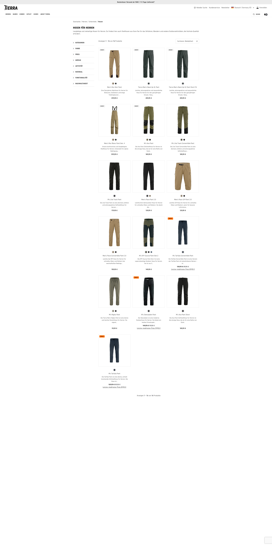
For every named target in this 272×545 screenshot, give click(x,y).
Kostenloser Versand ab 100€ (128, 2)
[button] (265, 14)
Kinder (22, 14)
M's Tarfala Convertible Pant (183, 256)
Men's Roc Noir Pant (114, 87)
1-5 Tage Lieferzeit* (147, 2)
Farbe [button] (77, 48)
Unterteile (92, 22)
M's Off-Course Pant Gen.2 (148, 256)
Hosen (100, 22)
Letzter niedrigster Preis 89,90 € (183, 269)
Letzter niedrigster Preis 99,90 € (148, 328)
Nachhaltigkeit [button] (81, 84)
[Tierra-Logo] (11, 7)
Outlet (29, 14)
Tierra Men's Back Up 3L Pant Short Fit (183, 87)
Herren (8, 14)
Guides (36, 14)
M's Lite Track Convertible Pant (183, 143)
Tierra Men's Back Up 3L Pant (148, 87)
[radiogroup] (114, 83)
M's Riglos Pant (114, 315)
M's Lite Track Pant (114, 199)
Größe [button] (78, 60)
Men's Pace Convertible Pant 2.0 (114, 256)
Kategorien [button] (79, 43)
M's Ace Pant (148, 143)
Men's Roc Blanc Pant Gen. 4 (114, 143)
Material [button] (79, 72)
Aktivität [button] (79, 66)
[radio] (113, 83)
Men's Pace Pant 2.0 (148, 199)
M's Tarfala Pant (114, 374)
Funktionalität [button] (81, 78)
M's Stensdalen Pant (148, 315)
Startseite (76, 22)
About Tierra (45, 14)
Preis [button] (77, 54)
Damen (15, 14)
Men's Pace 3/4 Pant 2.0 (183, 199)
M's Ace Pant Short (183, 315)
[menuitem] (8, 14)
